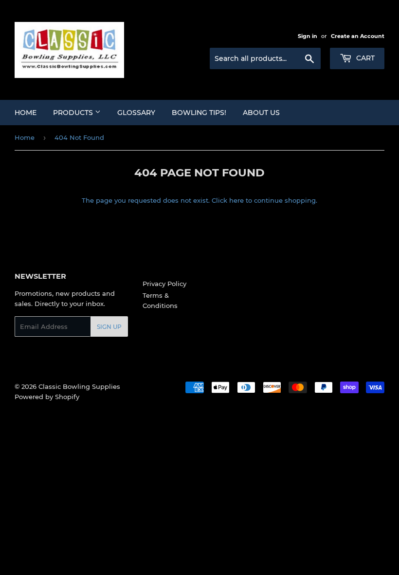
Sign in (307, 36)
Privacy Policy (164, 284)
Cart (364, 58)
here (236, 200)
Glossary (136, 112)
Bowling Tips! (199, 112)
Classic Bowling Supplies (79, 386)
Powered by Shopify (47, 397)
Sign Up (109, 326)
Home (25, 112)
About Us (261, 112)
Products (74, 112)
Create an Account (357, 36)
